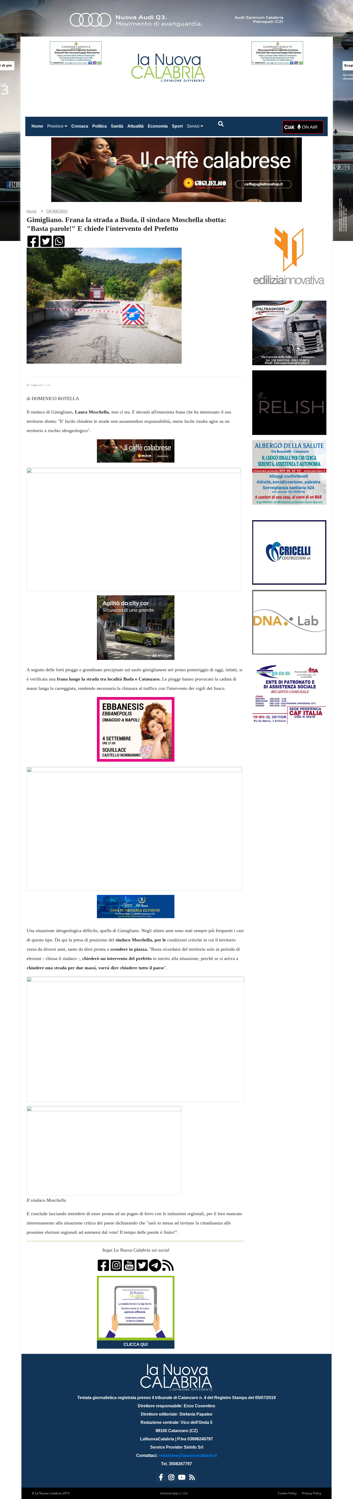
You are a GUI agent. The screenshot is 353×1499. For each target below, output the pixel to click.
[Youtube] (182, 1478)
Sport (177, 126)
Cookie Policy (287, 1493)
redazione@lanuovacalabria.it (188, 1455)
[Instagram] (171, 1478)
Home (38, 126)
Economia (158, 126)
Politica (99, 126)
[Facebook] (161, 1478)
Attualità (135, 126)
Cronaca (79, 126)
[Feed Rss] (192, 1478)
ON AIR (309, 127)
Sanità (117, 126)
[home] (169, 66)
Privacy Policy (311, 1493)
